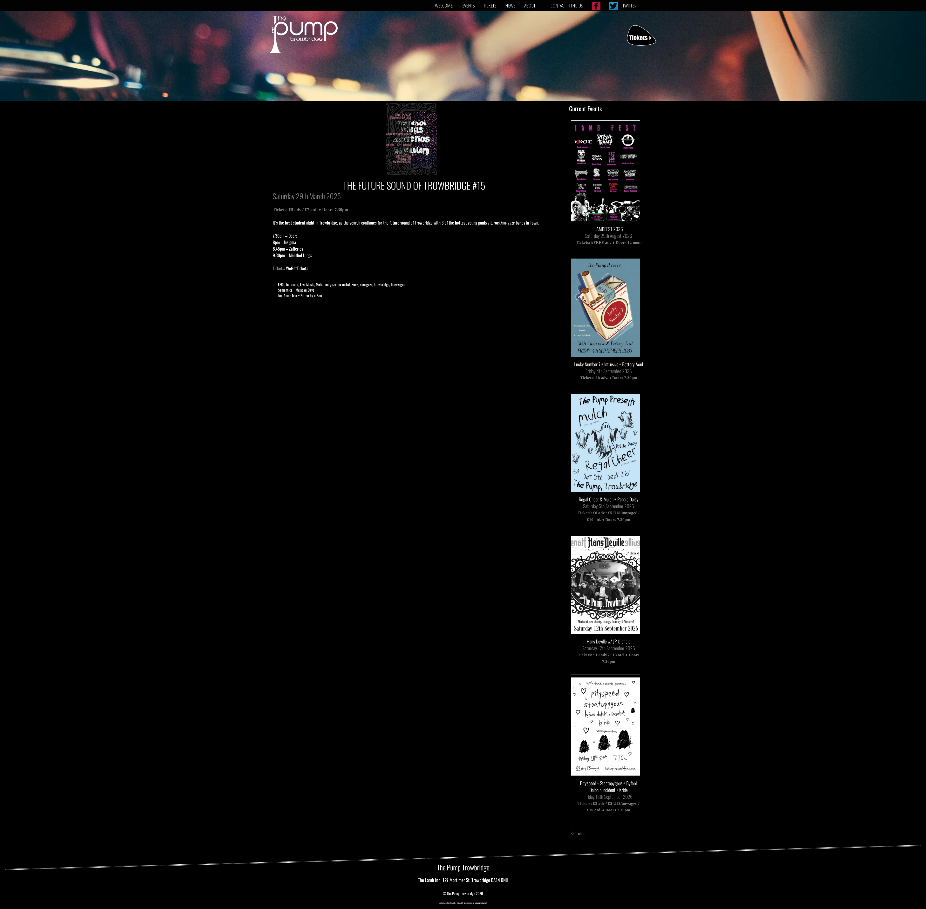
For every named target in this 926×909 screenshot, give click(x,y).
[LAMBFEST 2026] (605, 218)
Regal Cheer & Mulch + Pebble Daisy (608, 499)
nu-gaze (330, 284)
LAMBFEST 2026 (608, 228)
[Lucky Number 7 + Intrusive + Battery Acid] (605, 353)
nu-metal (344, 284)
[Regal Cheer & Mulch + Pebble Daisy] (605, 489)
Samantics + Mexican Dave (296, 290)
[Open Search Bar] (648, 5)
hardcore (292, 284)
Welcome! (444, 5)
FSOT (281, 284)
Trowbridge (381, 284)
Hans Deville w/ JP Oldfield (608, 641)
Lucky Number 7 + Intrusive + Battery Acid (608, 364)
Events (468, 5)
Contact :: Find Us (567, 5)
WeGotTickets (297, 268)
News (510, 5)
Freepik (452, 903)
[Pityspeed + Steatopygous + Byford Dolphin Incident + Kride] (605, 772)
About (529, 5)
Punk (355, 284)
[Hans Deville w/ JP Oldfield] (605, 631)
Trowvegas (398, 284)
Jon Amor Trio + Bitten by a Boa (300, 295)
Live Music (307, 284)
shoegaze (366, 284)
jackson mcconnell (480, 903)
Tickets (490, 5)
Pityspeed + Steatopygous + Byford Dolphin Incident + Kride (608, 786)
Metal (320, 284)
